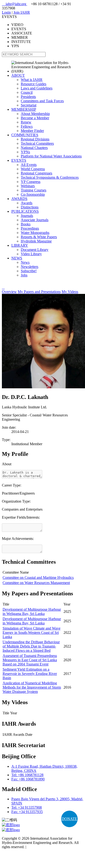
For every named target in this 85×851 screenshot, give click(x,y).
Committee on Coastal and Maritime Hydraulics (38, 578)
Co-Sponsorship (33, 194)
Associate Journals (34, 220)
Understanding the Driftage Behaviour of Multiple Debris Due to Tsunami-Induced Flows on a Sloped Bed (31, 646)
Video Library (31, 254)
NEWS (16, 258)
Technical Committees (37, 143)
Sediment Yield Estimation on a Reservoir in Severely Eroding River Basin (30, 673)
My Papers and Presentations (39, 292)
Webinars (28, 186)
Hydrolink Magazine (36, 241)
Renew (26, 122)
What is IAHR (31, 80)
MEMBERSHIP (23, 109)
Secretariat (28, 105)
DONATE (69, 819)
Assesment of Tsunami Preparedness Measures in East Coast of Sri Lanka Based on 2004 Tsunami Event (30, 660)
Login (6, 12)
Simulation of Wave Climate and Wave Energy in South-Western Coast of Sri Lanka (31, 632)
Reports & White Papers (39, 237)
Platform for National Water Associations (51, 156)
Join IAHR (21, 12)
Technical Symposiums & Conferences (50, 177)
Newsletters (29, 267)
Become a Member (35, 118)
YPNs (25, 152)
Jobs (24, 275)
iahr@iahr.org (14, 4)
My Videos (70, 292)
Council (27, 92)
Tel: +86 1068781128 (27, 775)
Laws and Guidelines (36, 88)
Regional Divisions (35, 139)
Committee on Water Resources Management (36, 583)
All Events (29, 165)
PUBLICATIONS (25, 211)
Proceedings (30, 228)
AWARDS (19, 199)
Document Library (34, 250)
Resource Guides (33, 84)
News (25, 262)
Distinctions (29, 207)
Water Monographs (35, 233)
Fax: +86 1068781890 (28, 779)
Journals (27, 216)
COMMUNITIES (24, 135)
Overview (9, 292)
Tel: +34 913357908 (26, 807)
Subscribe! (29, 271)
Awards (26, 203)
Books (25, 224)
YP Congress (30, 182)
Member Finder (32, 131)
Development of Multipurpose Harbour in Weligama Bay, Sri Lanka (32, 611)
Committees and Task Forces (42, 101)
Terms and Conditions (43, 847)
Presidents (28, 97)
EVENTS (18, 160)
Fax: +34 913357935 (27, 812)
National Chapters (34, 148)
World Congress (33, 169)
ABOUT (18, 75)
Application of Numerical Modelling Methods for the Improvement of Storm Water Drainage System (32, 687)
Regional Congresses (36, 173)
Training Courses (33, 190)
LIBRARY (19, 245)
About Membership (35, 114)
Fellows (27, 126)
